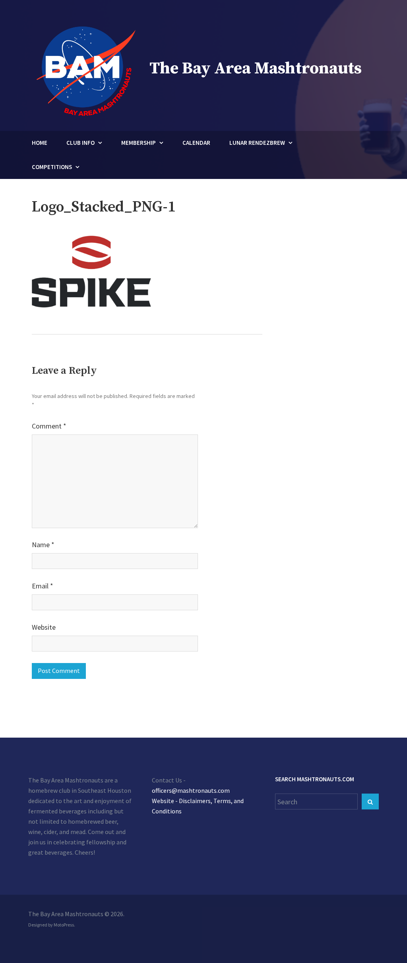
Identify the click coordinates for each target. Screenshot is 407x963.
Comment (49, 426)
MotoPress (64, 925)
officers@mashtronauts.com (191, 790)
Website (44, 627)
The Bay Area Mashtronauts (255, 68)
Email (42, 585)
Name (43, 544)
